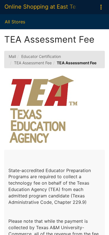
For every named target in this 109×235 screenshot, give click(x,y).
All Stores (15, 22)
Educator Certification (41, 56)
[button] (101, 7)
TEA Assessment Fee (33, 62)
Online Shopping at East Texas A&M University (40, 6)
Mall (12, 56)
